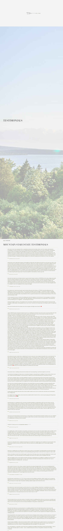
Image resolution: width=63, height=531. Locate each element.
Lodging (30, 13)
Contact (39, 13)
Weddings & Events (28, 13)
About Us (27, 13)
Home (33, 13)
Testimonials (37, 13)
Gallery (36, 13)
